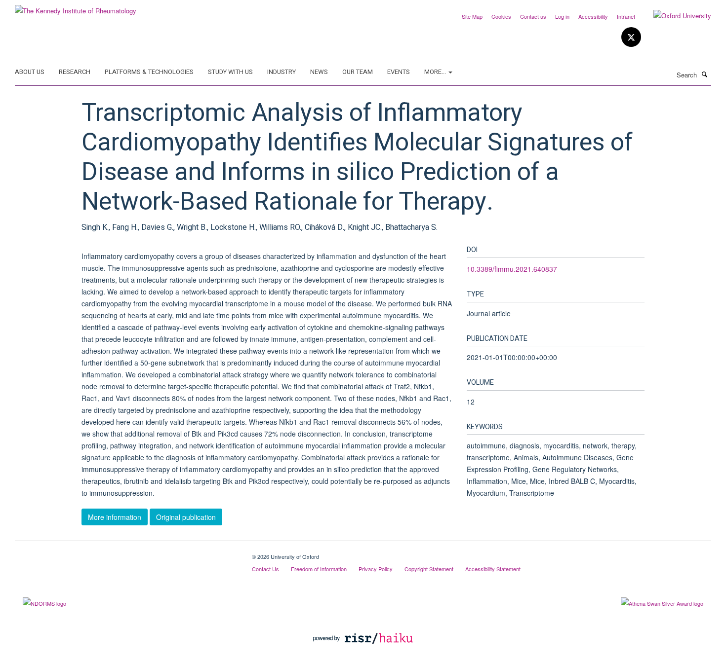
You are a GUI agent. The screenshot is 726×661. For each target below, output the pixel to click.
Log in (562, 16)
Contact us (533, 16)
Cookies (501, 16)
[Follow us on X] (631, 37)
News (319, 71)
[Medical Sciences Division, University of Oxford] (126, 553)
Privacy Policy (376, 569)
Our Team (357, 71)
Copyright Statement (428, 569)
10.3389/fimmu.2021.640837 (512, 269)
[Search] (704, 74)
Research (74, 71)
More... (435, 71)
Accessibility (593, 16)
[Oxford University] (675, 16)
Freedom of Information (319, 569)
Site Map (472, 16)
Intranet (626, 16)
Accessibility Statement (493, 569)
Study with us (230, 71)
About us (29, 71)
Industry (281, 71)
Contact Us (265, 569)
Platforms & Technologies (149, 71)
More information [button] (114, 517)
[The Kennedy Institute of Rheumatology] (75, 7)
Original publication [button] (186, 517)
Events (398, 71)
